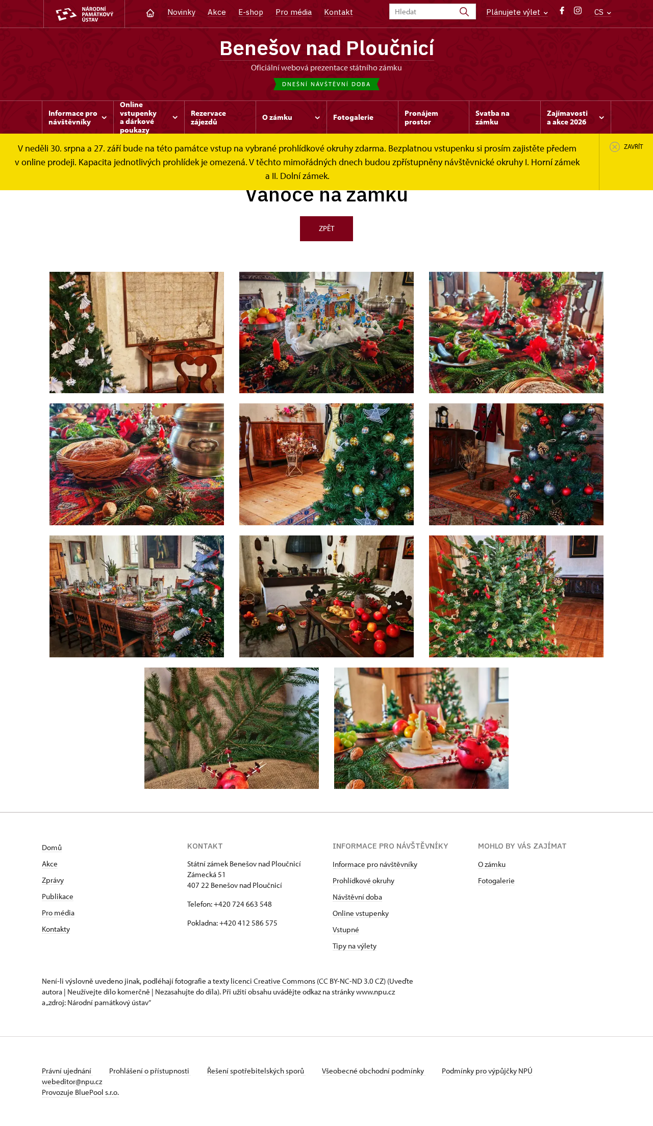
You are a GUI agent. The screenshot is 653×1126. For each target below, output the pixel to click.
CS (600, 12)
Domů (52, 847)
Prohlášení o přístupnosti (150, 1071)
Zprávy (53, 880)
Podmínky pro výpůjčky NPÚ (487, 1071)
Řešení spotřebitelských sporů (256, 1071)
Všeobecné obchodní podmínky (373, 1071)
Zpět (326, 228)
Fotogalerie (496, 880)
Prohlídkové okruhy (363, 880)
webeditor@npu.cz (72, 1081)
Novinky (181, 12)
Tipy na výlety (354, 946)
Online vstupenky (361, 913)
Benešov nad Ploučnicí (326, 47)
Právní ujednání (67, 1071)
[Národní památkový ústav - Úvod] (84, 14)
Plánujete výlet (514, 12)
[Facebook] (562, 13)
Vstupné (346, 929)
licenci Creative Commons (273, 981)
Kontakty (56, 929)
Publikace (57, 896)
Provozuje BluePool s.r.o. (80, 1092)
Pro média (293, 12)
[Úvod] (150, 12)
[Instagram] (578, 13)
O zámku (492, 864)
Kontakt (338, 12)
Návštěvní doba (357, 897)
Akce (217, 12)
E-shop (250, 12)
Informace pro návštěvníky (375, 864)
